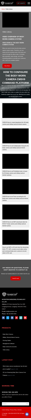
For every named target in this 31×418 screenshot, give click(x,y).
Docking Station (7, 340)
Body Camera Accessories (10, 346)
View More (7, 66)
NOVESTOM (16, 413)
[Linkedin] (12, 317)
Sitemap (19, 409)
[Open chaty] (27, 414)
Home (3, 9)
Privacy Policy (13, 409)
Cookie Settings (5, 409)
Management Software (8, 343)
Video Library (6, 349)
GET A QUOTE (21, 3)
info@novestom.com (11, 311)
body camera (22, 48)
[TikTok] (20, 317)
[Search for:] (15, 404)
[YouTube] (25, 317)
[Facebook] (3, 317)
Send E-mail (15, 278)
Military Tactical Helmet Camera (11, 337)
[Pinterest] (16, 317)
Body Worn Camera (8, 334)
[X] (7, 317)
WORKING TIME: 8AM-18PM (10, 392)
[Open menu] (29, 3)
